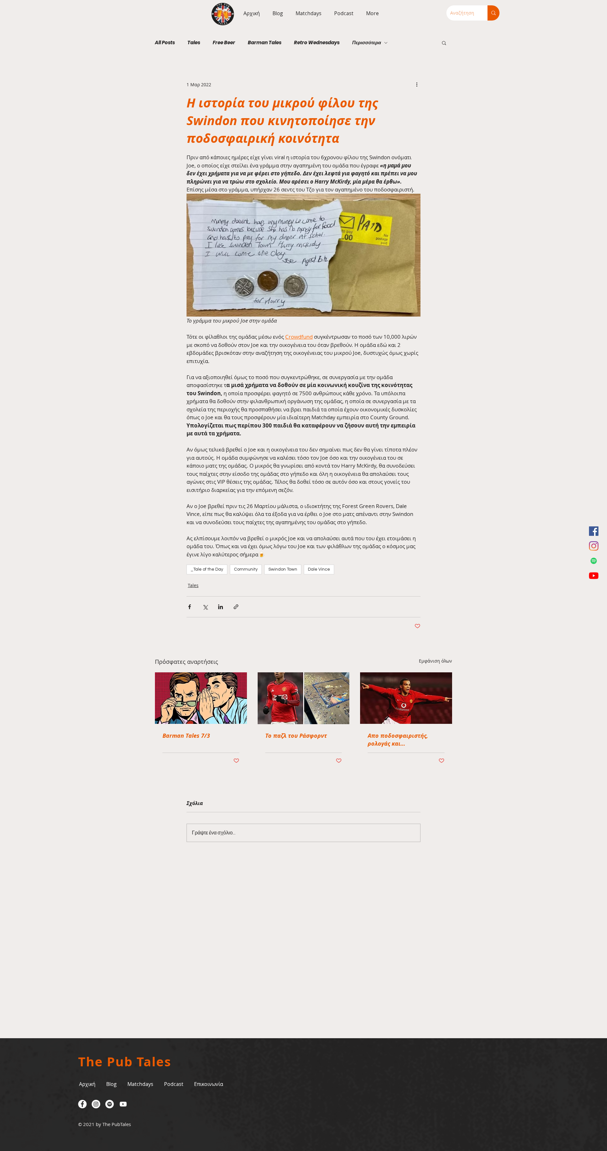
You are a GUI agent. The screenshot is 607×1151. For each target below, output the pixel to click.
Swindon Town (282, 569)
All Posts (165, 42)
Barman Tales (264, 42)
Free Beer (224, 42)
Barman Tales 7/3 (186, 736)
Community (246, 569)
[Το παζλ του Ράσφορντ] (304, 698)
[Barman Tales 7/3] (201, 698)
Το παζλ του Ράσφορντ (296, 736)
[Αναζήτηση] (493, 13)
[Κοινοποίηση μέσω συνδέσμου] (236, 607)
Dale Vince (319, 569)
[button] (307, 13)
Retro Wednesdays (317, 42)
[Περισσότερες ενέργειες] (416, 84)
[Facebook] (593, 531)
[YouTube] (593, 575)
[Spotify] (593, 561)
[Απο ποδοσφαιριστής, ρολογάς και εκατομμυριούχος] (406, 698)
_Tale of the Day (207, 569)
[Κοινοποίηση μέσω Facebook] (190, 607)
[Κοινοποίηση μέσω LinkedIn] (221, 607)
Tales (193, 42)
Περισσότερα (366, 42)
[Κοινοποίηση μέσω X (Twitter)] (205, 607)
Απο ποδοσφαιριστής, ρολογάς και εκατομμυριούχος (398, 740)
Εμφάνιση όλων (435, 661)
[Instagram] (593, 546)
